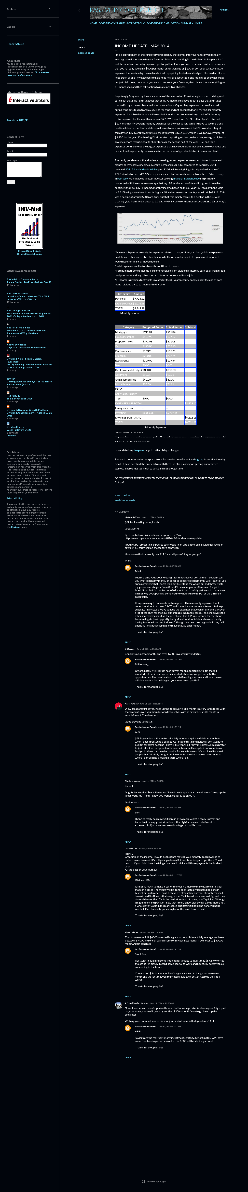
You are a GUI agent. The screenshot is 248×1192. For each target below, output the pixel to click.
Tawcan (11, 378)
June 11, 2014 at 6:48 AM (153, 517)
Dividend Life (131, 848)
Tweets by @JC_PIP (17, 120)
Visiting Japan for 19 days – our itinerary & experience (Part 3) (29, 383)
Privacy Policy (14, 498)
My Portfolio (136, 23)
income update (86, 52)
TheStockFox (131, 932)
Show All (12, 435)
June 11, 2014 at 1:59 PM (169, 727)
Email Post (127, 495)
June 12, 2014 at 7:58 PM (149, 848)
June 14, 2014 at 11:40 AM (151, 932)
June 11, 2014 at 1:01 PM (151, 703)
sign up (199, 459)
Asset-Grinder (132, 703)
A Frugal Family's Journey (136, 1003)
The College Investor (18, 310)
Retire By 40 (13, 395)
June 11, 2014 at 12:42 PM (170, 659)
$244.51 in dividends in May (141, 169)
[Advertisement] (170, 1139)
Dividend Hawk (15, 426)
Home (93, 23)
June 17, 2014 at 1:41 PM (169, 949)
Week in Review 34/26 (19, 429)
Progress (139, 450)
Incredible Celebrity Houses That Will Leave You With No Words (28, 298)
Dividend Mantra (132, 781)
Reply (128, 642)
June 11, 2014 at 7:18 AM (169, 566)
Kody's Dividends (16, 344)
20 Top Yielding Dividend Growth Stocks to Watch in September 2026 (29, 366)
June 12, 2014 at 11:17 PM (170, 875)
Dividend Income (158, 23)
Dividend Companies (112, 23)
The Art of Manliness (18, 327)
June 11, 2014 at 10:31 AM (149, 649)
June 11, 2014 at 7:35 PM (153, 781)
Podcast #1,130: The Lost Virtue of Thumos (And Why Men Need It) (26, 332)
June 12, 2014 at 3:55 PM (169, 807)
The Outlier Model (17, 293)
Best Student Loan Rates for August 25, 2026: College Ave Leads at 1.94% (29, 315)
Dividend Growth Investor (29, 254)
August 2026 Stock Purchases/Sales (27, 347)
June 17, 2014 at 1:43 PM (169, 1026)
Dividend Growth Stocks (29, 251)
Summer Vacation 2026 (19, 398)
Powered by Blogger (156, 1181)
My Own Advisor (132, 517)
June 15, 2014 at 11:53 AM (162, 1003)
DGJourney (130, 649)
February (122, 178)
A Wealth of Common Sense (22, 279)
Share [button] (81, 39)
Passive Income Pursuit (127, 9)
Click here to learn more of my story (28, 74)
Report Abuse (15, 43)
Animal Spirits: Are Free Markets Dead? (29, 282)
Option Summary (182, 23)
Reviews (15, 526)
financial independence (186, 178)
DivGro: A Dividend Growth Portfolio (28, 409)
